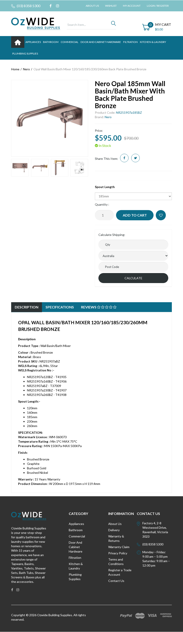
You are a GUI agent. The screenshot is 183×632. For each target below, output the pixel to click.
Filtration (75, 557)
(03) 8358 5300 (28, 6)
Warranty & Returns (116, 538)
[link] (50, 5)
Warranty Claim (118, 547)
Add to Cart (135, 215)
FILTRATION (130, 42)
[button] (161, 215)
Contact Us (116, 581)
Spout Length (105, 187)
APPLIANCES (33, 42)
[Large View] (20, 167)
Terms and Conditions (116, 561)
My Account (132, 5)
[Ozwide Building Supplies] (35, 23)
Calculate (133, 278)
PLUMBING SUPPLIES (25, 53)
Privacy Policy (117, 553)
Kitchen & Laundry (76, 566)
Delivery (114, 530)
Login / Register (158, 5)
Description (26, 307)
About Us (92, 5)
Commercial (69, 42)
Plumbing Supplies (75, 577)
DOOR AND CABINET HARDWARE (101, 42)
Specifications (60, 307)
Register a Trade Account (119, 572)
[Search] (113, 24)
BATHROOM (50, 42)
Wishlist (111, 5)
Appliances (76, 524)
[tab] (26, 307)
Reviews (89, 307)
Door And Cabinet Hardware (75, 547)
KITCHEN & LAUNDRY (153, 42)
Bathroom (76, 530)
